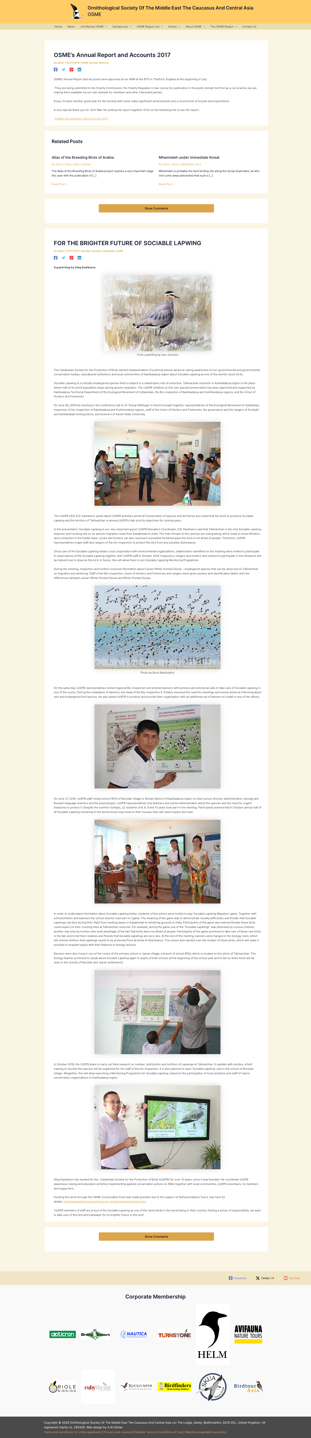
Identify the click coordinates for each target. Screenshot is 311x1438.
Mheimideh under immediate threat (189, 157)
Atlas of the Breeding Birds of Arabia (83, 157)
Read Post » (59, 184)
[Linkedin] (79, 69)
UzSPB (119, 250)
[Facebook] (55, 69)
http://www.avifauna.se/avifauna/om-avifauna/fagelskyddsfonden (105, 1201)
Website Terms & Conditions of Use (158, 1432)
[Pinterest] (71, 69)
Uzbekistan (108, 250)
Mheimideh (187, 164)
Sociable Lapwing (90, 250)
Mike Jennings (82, 164)
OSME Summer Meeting (95, 62)
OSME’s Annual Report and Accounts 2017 (81, 118)
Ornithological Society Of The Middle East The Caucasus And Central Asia (170, 8)
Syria (198, 164)
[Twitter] (63, 69)
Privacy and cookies (118, 1432)
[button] (105, 26)
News (68, 164)
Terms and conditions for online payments (72, 1432)
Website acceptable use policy (206, 1432)
